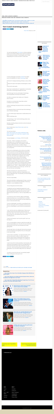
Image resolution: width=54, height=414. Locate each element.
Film (4, 390)
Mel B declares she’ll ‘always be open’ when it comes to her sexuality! (15, 21)
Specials (5, 397)
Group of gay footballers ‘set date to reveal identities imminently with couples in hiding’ (44, 179)
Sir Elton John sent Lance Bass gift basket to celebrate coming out (23, 325)
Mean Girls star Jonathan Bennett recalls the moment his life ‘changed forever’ (23, 312)
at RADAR (23, 76)
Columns (5, 395)
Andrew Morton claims (19, 127)
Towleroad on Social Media (44, 205)
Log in (30, 408)
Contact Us (41, 202)
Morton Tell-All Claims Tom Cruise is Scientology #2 (17, 132)
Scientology (22, 78)
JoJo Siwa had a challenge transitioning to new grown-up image (46, 97)
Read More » (25, 291)
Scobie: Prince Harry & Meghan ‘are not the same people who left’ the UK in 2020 (45, 149)
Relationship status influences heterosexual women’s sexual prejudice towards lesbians (44, 89)
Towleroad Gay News (27, 4)
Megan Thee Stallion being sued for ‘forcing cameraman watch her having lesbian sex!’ (18, 23)
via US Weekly (17, 138)
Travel (5, 388)
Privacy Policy (41, 206)
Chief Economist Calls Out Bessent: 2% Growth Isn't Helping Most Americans (46, 164)
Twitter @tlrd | (40, 189)
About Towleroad (42, 204)
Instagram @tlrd (41, 191)
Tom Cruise (20, 52)
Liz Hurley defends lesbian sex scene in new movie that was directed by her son (44, 105)
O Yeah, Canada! (48, 144)
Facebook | (45, 189)
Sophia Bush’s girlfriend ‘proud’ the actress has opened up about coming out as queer (18, 20)
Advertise (40, 201)
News (7, 266)
